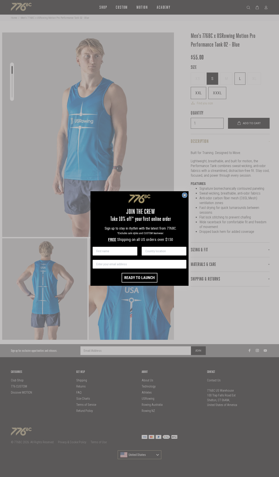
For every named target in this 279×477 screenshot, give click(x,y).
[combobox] (162, 251)
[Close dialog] (184, 195)
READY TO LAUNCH (139, 277)
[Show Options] (182, 251)
